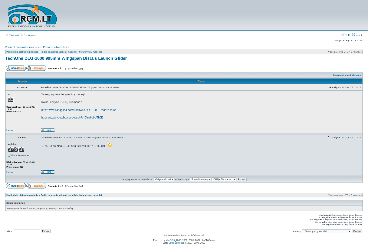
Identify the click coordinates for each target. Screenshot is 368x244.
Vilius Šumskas (176, 242)
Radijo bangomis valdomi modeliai (59, 52)
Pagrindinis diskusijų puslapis (22, 52)
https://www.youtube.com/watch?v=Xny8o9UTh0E (72, 117)
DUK (347, 35)
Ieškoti (358, 35)
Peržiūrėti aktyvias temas (56, 47)
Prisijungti (13, 35)
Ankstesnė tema (341, 75)
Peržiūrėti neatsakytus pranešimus (23, 47)
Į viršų (9, 130)
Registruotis (29, 35)
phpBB (169, 240)
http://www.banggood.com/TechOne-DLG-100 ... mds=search (78, 109)
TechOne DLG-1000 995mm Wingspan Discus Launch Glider (66, 58)
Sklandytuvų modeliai (90, 52)
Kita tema (356, 75)
